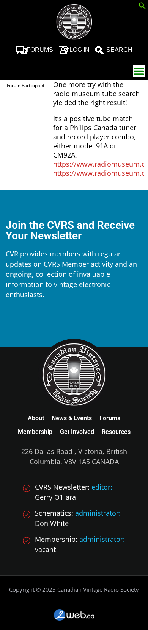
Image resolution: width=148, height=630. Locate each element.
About (36, 418)
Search (119, 50)
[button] (142, 6)
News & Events (72, 418)
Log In (79, 50)
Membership (35, 431)
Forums (40, 50)
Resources (116, 431)
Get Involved (77, 431)
